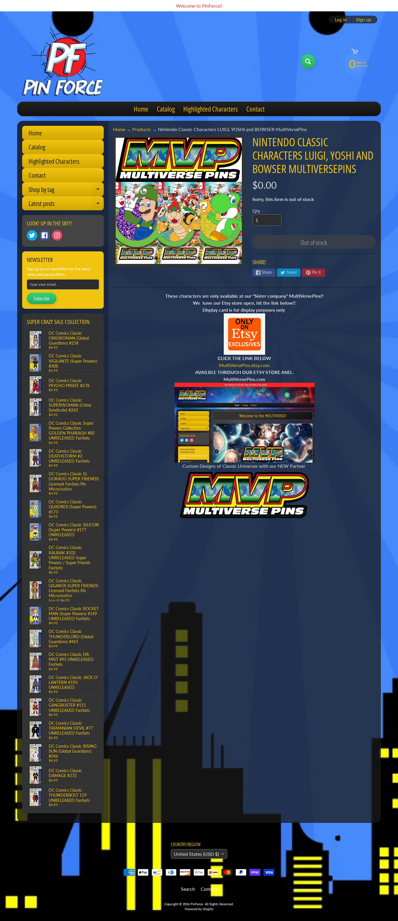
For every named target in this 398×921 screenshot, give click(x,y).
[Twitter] (32, 235)
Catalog (166, 109)
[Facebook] (44, 235)
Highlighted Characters (210, 109)
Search (188, 889)
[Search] (308, 61)
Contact (255, 109)
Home (141, 109)
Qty (256, 211)
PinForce (197, 904)
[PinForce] (66, 61)
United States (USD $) (196, 854)
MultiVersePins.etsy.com (244, 365)
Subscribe (42, 298)
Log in (341, 19)
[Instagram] (57, 235)
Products (141, 129)
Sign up (363, 19)
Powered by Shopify (199, 909)
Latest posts (66, 204)
